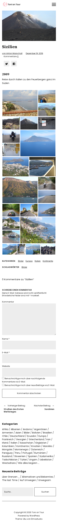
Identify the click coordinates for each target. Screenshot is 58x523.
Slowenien (20, 456)
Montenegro (22, 449)
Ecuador (31, 436)
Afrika (5, 429)
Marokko (47, 446)
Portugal (27, 452)
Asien (18, 432)
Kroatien (36, 446)
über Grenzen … (10, 476)
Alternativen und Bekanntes (37, 476)
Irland (5, 442)
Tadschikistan (10, 459)
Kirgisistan (41, 442)
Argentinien (40, 429)
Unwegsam (44, 480)
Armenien (7, 432)
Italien (38, 261)
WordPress (34, 515)
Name (6, 338)
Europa (29, 261)
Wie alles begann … (28, 463)
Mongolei (7, 449)
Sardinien (43, 407)
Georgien (21, 439)
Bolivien (36, 432)
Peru (17, 452)
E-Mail (6, 352)
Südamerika (46, 456)
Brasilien (47, 432)
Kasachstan (26, 442)
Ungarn (33, 459)
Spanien (32, 456)
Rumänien (40, 452)
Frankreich (8, 439)
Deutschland (17, 436)
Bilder (21, 261)
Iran (48, 439)
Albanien (15, 429)
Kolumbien (8, 446)
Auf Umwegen (28, 480)
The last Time (10, 480)
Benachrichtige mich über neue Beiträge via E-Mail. (30, 385)
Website (6, 366)
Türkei (23, 459)
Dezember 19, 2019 (34, 53)
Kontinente (48, 261)
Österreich (37, 449)
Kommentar (8, 301)
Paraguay (7, 452)
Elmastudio (36, 519)
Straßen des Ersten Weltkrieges (14, 408)
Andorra (27, 429)
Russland (7, 456)
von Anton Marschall (12, 53)
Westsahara (9, 463)
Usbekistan (46, 459)
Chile (5, 436)
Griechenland (36, 439)
